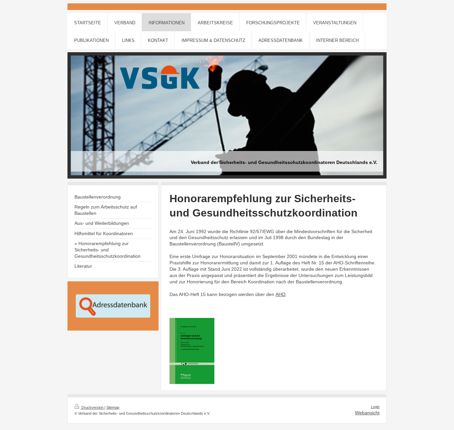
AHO (280, 294)
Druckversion (92, 407)
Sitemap (112, 407)
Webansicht (367, 412)
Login (375, 407)
